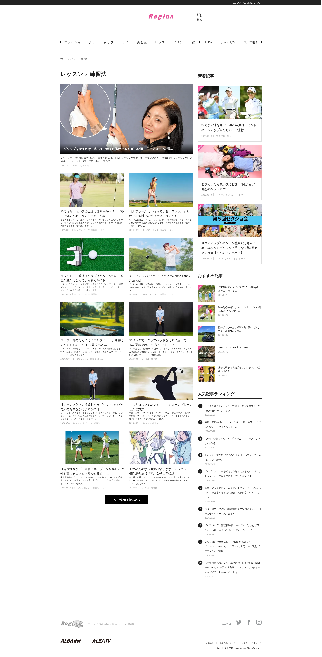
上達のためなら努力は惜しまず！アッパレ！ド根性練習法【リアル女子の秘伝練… (161, 471)
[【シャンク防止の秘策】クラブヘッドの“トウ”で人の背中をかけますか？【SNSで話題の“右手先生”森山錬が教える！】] (92, 383)
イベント (178, 44)
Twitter (238, 622)
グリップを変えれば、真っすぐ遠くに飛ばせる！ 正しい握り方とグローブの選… (118, 149)
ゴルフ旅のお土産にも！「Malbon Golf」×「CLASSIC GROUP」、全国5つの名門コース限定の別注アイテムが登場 (233, 546)
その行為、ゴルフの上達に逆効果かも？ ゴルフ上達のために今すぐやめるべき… (92, 214)
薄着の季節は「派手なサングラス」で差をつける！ (239, 369)
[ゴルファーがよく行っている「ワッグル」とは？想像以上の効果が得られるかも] (161, 190)
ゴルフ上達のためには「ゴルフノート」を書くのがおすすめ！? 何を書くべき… (92, 342)
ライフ (125, 44)
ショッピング (228, 44)
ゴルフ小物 (237, 194)
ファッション (72, 44)
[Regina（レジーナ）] (161, 17)
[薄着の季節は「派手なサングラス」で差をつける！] (206, 374)
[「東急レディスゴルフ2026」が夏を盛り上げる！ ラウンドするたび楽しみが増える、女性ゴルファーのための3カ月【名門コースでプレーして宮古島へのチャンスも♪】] (206, 293)
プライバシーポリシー (251, 643)
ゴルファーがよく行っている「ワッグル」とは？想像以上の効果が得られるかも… (159, 214)
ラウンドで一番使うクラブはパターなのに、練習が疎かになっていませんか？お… (92, 278)
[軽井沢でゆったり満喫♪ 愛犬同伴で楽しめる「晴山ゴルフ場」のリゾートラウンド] (206, 334)
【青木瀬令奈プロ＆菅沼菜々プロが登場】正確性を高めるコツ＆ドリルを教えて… (92, 471)
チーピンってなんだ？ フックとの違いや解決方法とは (159, 278)
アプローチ (88, 423)
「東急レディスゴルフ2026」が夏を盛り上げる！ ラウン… (239, 289)
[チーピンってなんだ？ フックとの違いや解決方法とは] (161, 254)
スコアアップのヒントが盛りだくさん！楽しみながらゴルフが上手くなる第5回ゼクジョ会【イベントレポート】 (229, 248)
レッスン (160, 44)
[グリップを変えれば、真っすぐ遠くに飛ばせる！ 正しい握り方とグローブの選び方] (126, 119)
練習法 (84, 58)
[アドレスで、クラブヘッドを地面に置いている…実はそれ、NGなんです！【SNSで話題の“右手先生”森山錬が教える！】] (161, 319)
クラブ (92, 44)
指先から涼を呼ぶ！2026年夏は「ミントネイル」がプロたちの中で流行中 (228, 127)
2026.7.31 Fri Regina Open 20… (235, 347)
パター (87, 294)
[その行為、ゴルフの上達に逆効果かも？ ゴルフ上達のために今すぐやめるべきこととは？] (92, 190)
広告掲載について (228, 643)
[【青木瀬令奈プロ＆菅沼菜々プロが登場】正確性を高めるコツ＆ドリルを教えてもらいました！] (92, 447)
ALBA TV (208, 44)
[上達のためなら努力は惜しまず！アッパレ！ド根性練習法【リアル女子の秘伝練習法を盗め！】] (161, 447)
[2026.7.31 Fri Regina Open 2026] (206, 354)
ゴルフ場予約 (250, 44)
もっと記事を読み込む (126, 499)
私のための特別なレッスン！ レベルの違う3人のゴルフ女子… (239, 309)
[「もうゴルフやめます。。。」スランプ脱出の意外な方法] (161, 383)
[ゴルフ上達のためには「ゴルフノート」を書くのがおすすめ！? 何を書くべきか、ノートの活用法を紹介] (92, 319)
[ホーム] (61, 58)
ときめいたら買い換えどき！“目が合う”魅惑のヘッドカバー (228, 186)
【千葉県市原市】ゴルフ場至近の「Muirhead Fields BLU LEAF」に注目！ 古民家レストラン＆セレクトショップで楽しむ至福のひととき (232, 567)
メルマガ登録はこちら (248, 2)
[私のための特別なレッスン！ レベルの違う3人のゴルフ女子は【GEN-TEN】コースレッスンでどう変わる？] (206, 313)
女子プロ (109, 44)
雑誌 (193, 44)
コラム (101, 230)
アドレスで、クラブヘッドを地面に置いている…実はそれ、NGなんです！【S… (159, 342)
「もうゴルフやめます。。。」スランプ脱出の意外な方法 (161, 407)
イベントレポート (236, 258)
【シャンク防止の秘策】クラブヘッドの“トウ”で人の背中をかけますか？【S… (91, 407)
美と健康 (142, 44)
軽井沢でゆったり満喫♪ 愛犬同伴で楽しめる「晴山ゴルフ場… (239, 329)
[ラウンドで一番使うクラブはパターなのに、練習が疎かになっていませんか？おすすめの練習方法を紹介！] (92, 254)
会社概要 (210, 643)
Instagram (259, 622)
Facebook (249, 622)
